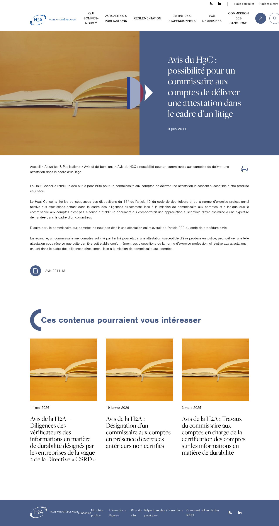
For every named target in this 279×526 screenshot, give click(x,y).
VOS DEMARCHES (212, 18)
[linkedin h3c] (219, 4)
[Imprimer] (244, 169)
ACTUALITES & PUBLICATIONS (116, 18)
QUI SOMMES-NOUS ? (90, 18)
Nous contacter (244, 4)
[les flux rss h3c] (211, 4)
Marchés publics (97, 512)
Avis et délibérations (99, 167)
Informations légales (117, 512)
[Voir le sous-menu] (101, 13)
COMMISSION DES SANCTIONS (238, 18)
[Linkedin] (240, 513)
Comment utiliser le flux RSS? (202, 512)
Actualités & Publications (62, 167)
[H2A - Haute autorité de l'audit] (53, 20)
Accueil (35, 167)
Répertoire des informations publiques (163, 512)
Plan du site (136, 512)
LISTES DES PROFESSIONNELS (182, 18)
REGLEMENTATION (147, 18)
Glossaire (84, 513)
